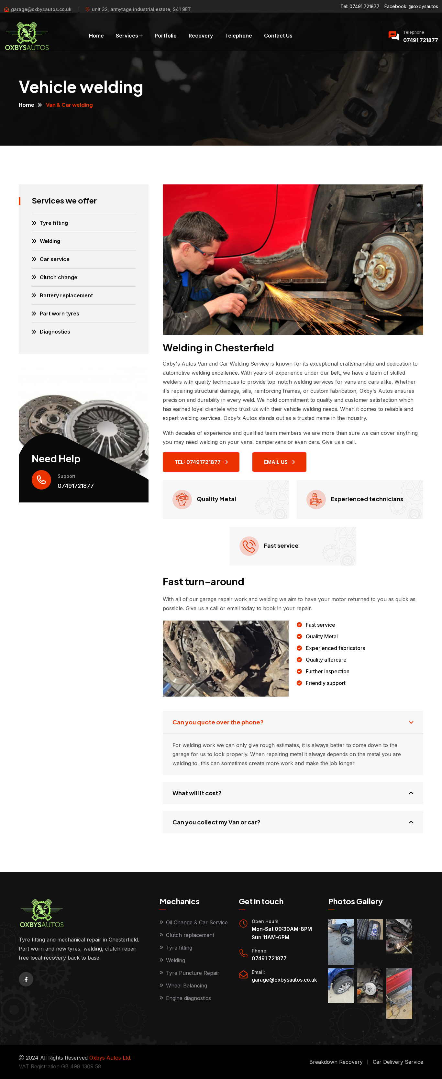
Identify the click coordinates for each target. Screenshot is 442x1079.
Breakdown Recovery (336, 1062)
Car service (55, 259)
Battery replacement (66, 295)
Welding (50, 241)
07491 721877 (420, 40)
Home (96, 35)
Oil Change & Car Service (197, 922)
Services (127, 35)
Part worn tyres (59, 313)
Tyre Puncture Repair (192, 973)
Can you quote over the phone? (218, 722)
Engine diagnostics (188, 998)
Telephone (238, 35)
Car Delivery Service (398, 1062)
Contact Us (278, 35)
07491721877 (76, 485)
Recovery (201, 35)
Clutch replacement (190, 935)
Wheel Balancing (186, 985)
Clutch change (58, 277)
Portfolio (166, 35)
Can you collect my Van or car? (216, 822)
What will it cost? (197, 793)
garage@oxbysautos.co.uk (41, 9)
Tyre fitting (54, 223)
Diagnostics (55, 331)
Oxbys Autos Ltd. (110, 1057)
